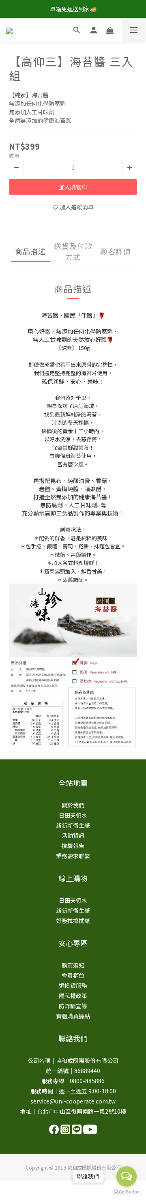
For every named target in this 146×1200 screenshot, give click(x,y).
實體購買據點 (73, 1016)
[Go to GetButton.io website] (127, 1191)
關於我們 (73, 805)
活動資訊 (73, 835)
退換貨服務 (73, 985)
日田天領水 (73, 815)
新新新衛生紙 (73, 825)
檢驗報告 (73, 846)
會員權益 (73, 975)
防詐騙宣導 (73, 1006)
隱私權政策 (73, 996)
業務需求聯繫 (73, 856)
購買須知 (73, 965)
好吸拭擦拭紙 (73, 921)
